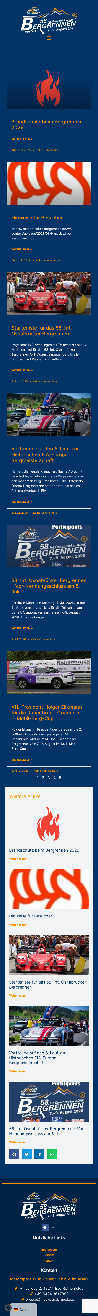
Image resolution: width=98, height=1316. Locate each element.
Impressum (49, 1249)
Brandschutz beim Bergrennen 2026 (44, 850)
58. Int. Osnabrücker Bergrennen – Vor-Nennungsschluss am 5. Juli (49, 586)
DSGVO (49, 1255)
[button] (49, 38)
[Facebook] (45, 1227)
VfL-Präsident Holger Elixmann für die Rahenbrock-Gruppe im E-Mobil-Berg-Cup (46, 712)
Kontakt (49, 1260)
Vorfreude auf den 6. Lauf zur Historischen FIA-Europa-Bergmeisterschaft (45, 454)
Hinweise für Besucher (37, 218)
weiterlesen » (22, 139)
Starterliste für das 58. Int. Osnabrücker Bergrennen (41, 330)
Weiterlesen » (18, 858)
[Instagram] (53, 1227)
